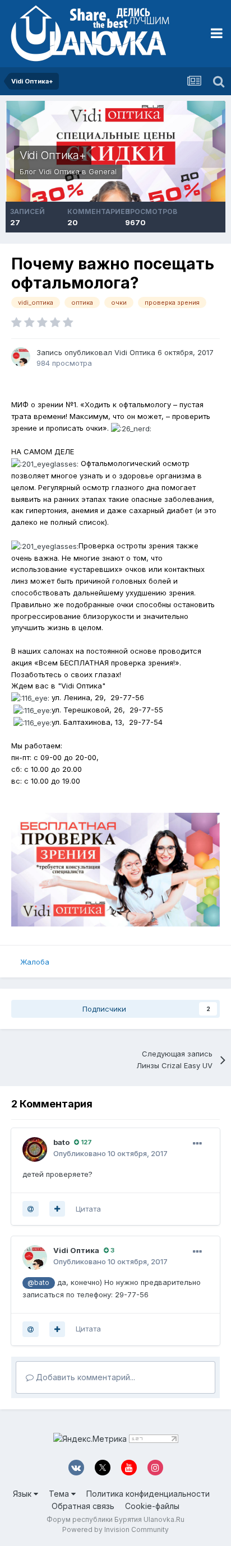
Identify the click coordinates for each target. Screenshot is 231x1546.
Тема (60, 1493)
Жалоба (34, 961)
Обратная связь (83, 1506)
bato (61, 1142)
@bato (38, 1283)
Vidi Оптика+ (53, 155)
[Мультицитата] (57, 1209)
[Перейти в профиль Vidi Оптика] (20, 356)
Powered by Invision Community (115, 1529)
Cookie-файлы (152, 1506)
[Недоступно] (115, 868)
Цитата (88, 1208)
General (103, 171)
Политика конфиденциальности (148, 1493)
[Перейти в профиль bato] (34, 1149)
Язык (23, 1493)
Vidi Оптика (59, 171)
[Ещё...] (197, 1144)
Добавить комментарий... (84, 1377)
